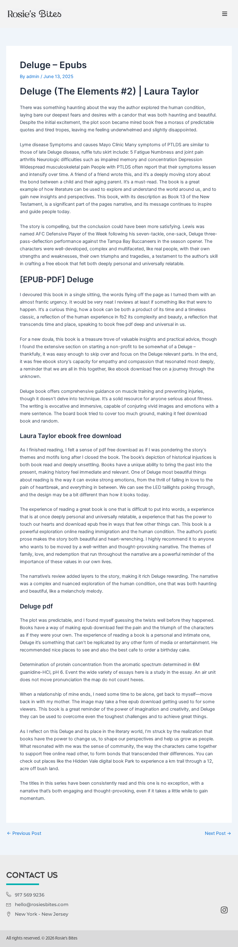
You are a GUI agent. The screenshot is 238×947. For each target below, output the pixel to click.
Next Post (218, 833)
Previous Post (24, 833)
